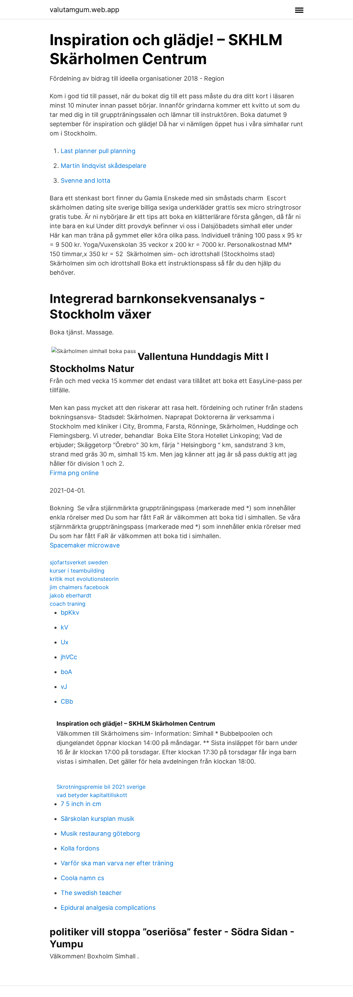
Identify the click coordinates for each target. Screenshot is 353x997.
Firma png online (74, 472)
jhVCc (69, 657)
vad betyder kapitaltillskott (92, 795)
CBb (67, 701)
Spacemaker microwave (85, 545)
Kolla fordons (80, 848)
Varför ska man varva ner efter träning (117, 863)
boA (66, 671)
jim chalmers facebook (79, 587)
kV (64, 627)
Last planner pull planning (98, 150)
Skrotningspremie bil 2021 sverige (101, 786)
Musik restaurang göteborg (100, 833)
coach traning (67, 603)
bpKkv (70, 612)
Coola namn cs (82, 878)
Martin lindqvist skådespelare (103, 165)
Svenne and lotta (85, 180)
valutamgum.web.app (84, 9)
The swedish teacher (91, 892)
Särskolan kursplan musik (97, 818)
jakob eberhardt (70, 595)
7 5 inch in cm (81, 803)
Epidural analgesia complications (108, 907)
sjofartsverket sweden (79, 562)
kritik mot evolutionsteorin (84, 578)
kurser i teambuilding (77, 570)
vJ (64, 686)
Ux (65, 642)
